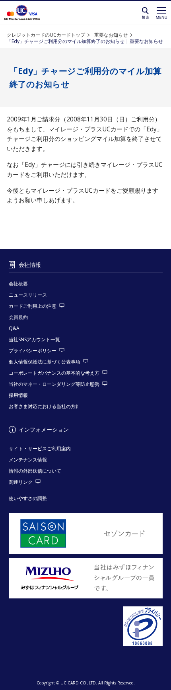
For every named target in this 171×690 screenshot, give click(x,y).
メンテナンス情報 (28, 459)
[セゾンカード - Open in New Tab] (86, 533)
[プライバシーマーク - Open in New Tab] (86, 626)
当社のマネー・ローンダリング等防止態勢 (54, 384)
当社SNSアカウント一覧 (34, 339)
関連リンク (21, 482)
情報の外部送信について (35, 470)
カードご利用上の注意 (32, 306)
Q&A (14, 328)
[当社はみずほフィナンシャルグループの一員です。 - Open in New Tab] (86, 578)
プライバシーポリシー (32, 350)
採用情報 (18, 395)
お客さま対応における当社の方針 (44, 406)
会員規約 (18, 317)
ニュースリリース (28, 294)
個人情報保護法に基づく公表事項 (44, 361)
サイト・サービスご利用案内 (40, 448)
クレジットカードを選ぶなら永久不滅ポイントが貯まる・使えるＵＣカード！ (22, 13)
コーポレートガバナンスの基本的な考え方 (54, 372)
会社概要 (18, 283)
